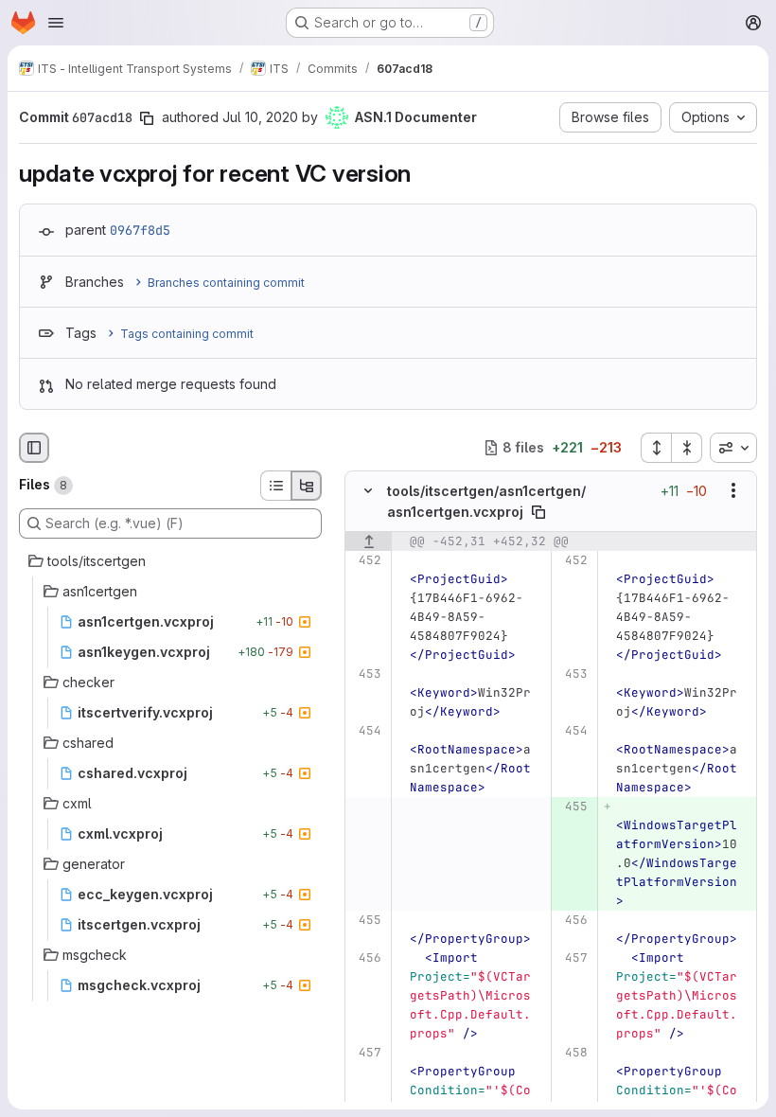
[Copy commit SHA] (146, 118)
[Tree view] (306, 485)
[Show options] (733, 490)
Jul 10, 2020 (260, 117)
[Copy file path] (538, 512)
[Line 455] (365, 920)
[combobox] (733, 448)
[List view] (275, 485)
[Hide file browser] (34, 448)
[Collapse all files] (687, 448)
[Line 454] (365, 730)
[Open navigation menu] (56, 23)
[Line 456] (572, 920)
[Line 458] (572, 1052)
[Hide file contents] (368, 490)
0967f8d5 (140, 230)
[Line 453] (365, 674)
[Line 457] (572, 958)
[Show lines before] (368, 541)
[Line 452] (365, 560)
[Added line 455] (572, 806)
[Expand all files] (656, 448)
